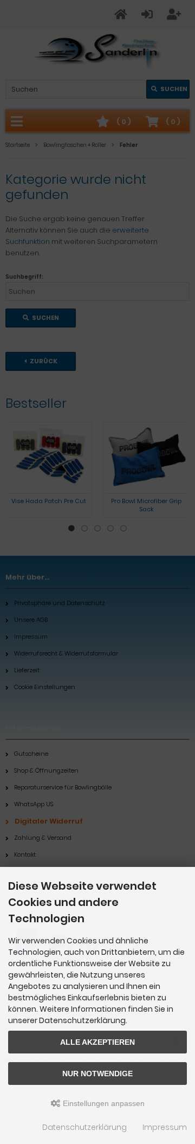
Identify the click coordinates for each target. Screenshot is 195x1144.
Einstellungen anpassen (103, 1103)
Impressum (164, 1127)
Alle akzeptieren (97, 1042)
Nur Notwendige (97, 1073)
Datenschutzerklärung (84, 1127)
